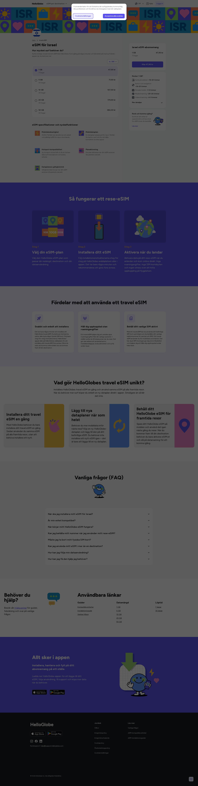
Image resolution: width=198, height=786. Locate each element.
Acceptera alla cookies (114, 16)
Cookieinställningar (83, 16)
